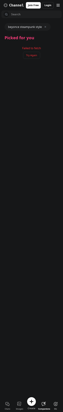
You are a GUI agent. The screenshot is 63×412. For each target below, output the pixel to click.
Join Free (33, 5)
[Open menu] (58, 5)
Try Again (31, 55)
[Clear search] (45, 27)
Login (47, 5)
